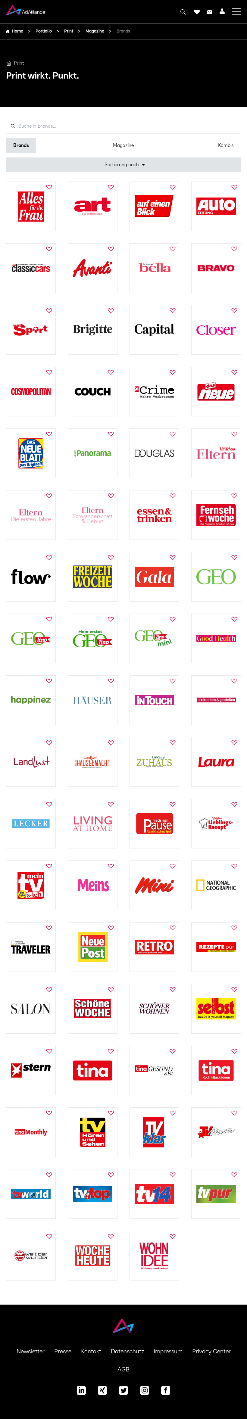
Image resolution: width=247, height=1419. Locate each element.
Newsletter (31, 1352)
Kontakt (91, 1352)
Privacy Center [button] (211, 1352)
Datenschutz (127, 1352)
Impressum (168, 1352)
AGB (123, 1370)
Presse (62, 1352)
